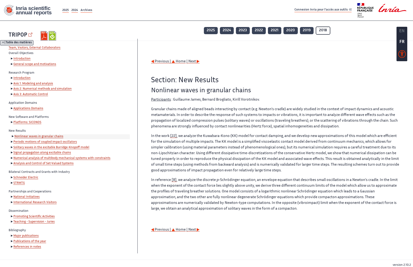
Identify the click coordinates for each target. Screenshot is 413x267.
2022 (259, 30)
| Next (191, 61)
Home (180, 61)
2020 (290, 30)
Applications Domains (28, 108)
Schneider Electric (25, 177)
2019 (307, 30)
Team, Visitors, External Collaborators (34, 47)
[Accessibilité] (402, 55)
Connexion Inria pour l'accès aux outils (321, 10)
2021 (274, 30)
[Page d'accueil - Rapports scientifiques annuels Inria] (31, 10)
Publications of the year (29, 241)
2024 (74, 10)
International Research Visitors (35, 202)
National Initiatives (26, 197)
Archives (86, 10)
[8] (174, 180)
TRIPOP (18, 35)
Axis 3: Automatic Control (30, 94)
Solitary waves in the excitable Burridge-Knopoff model (51, 147)
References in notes (27, 246)
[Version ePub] (53, 36)
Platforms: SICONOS (27, 122)
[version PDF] (45, 36)
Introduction (22, 58)
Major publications (26, 235)
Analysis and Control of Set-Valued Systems (43, 163)
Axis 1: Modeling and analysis (33, 83)
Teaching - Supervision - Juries (34, 221)
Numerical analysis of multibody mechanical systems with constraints (61, 158)
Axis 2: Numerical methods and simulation (42, 88)
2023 (243, 30)
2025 (65, 10)
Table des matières (19, 43)
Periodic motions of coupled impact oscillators (45, 142)
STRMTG (19, 183)
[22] (173, 136)
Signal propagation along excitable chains (42, 152)
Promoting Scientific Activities (34, 216)
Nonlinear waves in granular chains (38, 136)
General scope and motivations (34, 64)
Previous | (163, 61)
